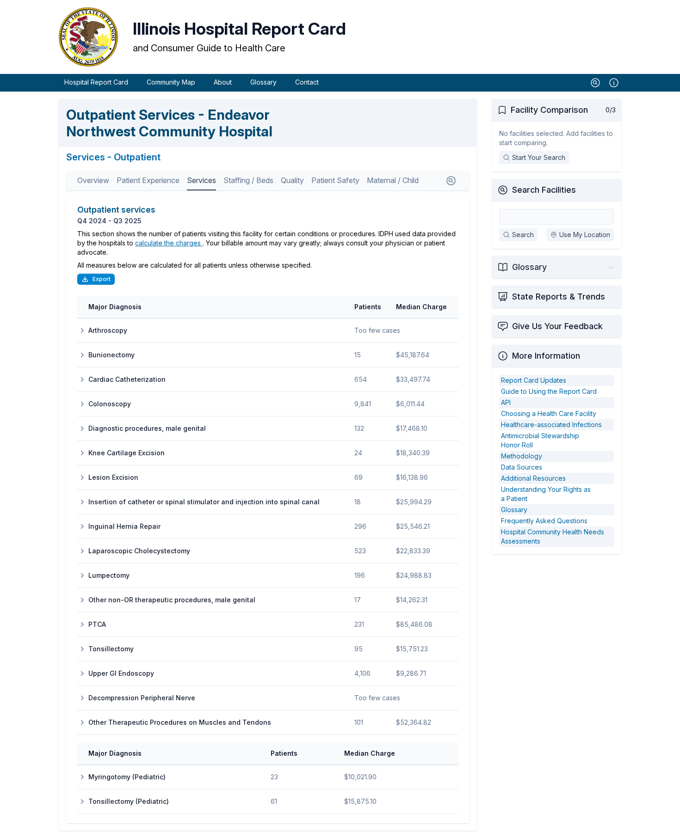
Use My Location (584, 235)
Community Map (171, 82)
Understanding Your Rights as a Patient (546, 493)
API (506, 402)
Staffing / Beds (248, 180)
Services (201, 180)
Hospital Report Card (96, 82)
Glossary (263, 82)
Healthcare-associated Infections (551, 424)
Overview (93, 180)
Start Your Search (538, 157)
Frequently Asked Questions (544, 521)
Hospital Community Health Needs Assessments (552, 536)
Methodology (521, 456)
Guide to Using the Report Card (549, 391)
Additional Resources (533, 478)
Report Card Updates (533, 380)
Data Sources (521, 467)
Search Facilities (544, 190)
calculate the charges (169, 243)
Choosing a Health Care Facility (548, 413)
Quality (292, 180)
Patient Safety (335, 180)
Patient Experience (148, 180)
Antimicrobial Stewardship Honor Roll (540, 440)
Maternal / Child (393, 180)
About (223, 82)
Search (523, 235)
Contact (307, 82)
